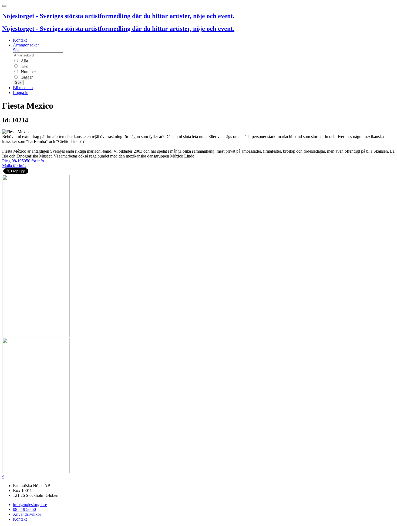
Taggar (26, 77)
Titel (24, 66)
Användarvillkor (27, 514)
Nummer (28, 71)
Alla (24, 61)
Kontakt (20, 40)
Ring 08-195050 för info (23, 161)
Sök (16, 50)
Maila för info (14, 165)
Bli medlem (23, 87)
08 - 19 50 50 (24, 509)
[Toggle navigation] (4, 6)
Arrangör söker (26, 45)
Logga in (20, 92)
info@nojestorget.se (30, 504)
